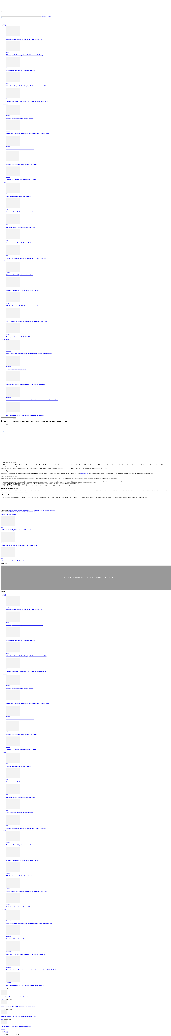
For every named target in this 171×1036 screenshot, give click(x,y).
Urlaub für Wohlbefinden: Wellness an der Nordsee (20, 149)
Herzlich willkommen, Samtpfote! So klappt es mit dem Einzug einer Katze (26, 321)
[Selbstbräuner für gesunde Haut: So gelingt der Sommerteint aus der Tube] (13, 82)
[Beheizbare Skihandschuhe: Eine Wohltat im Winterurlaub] (13, 302)
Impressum (5, 1031)
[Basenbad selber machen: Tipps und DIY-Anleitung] (13, 114)
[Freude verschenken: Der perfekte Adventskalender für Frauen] (4, 1004)
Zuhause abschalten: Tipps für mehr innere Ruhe (19, 275)
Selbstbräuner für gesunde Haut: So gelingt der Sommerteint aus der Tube (26, 86)
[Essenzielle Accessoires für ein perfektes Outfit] (13, 192)
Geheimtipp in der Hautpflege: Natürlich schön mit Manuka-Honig (24, 55)
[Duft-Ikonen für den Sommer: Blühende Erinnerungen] (13, 66)
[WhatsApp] (17, 426)
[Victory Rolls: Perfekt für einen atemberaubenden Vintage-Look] (4, 1014)
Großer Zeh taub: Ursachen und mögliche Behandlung (16, 1026)
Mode (4, 182)
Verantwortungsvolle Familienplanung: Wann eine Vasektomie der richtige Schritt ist (29, 353)
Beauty (5, 25)
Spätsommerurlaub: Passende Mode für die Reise (19, 242)
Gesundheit (6, 339)
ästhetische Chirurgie (56, 490)
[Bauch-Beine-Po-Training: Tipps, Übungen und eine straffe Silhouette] (13, 411)
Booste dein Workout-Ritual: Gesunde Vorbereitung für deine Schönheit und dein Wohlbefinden (32, 400)
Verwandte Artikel (5, 514)
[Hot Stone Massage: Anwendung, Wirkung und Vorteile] (12, 160)
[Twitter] (7, 426)
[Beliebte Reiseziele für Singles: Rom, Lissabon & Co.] (4, 994)
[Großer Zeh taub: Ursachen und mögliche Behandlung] (4, 1024)
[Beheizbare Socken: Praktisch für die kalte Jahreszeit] (13, 223)
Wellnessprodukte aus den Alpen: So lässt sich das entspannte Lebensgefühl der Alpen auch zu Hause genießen (31, 510)
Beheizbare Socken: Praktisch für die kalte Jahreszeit (20, 227)
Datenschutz (5, 1032)
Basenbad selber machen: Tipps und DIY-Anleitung (20, 118)
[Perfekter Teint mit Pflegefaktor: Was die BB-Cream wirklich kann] (13, 35)
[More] (22, 426)
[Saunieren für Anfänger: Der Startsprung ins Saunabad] (13, 175)
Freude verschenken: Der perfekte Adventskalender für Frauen (18, 1006)
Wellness (5, 104)
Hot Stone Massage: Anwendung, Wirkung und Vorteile (21, 164)
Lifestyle (5, 261)
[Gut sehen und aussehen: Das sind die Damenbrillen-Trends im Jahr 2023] (13, 254)
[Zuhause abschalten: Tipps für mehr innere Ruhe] (13, 271)
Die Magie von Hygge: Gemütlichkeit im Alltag (18, 337)
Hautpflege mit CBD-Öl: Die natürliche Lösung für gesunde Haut (21, 511)
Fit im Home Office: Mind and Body (16, 369)
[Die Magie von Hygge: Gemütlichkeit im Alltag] (13, 333)
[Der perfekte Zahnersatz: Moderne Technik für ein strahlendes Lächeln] (13, 380)
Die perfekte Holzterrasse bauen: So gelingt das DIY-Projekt (22, 290)
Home (4, 24)
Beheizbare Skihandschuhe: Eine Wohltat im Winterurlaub (22, 306)
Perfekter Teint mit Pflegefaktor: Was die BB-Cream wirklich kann (24, 39)
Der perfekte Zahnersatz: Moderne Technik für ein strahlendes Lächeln (25, 384)
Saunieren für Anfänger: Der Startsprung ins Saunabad (21, 179)
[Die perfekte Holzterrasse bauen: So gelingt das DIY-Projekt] (13, 286)
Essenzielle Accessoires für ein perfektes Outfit (18, 196)
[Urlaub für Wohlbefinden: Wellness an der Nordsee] (13, 145)
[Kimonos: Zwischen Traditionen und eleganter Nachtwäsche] (13, 208)
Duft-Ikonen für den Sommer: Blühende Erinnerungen (21, 70)
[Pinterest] (12, 426)
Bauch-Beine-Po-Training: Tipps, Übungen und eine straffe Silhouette (25, 415)
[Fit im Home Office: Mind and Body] (13, 365)
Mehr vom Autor (13, 514)
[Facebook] (3, 426)
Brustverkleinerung (84, 473)
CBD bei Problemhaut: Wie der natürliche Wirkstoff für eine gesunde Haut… (27, 101)
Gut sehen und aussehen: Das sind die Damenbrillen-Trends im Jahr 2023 (26, 258)
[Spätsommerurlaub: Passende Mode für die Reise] (13, 239)
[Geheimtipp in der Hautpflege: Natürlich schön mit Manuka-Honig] (13, 51)
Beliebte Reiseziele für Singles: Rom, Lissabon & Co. (15, 996)
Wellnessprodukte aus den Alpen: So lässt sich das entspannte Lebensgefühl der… (28, 133)
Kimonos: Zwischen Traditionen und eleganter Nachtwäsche (22, 212)
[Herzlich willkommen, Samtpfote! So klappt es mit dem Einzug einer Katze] (13, 317)
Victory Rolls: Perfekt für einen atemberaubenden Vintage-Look (18, 1016)
